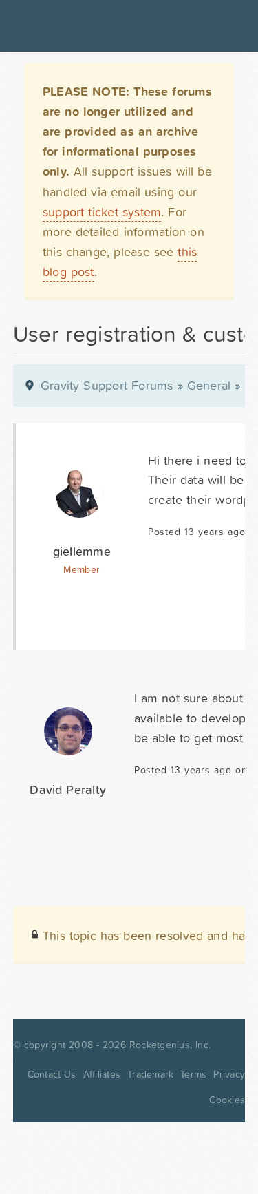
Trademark (150, 1074)
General (209, 385)
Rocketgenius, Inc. (170, 1044)
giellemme (82, 551)
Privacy (229, 1074)
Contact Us (52, 1074)
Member (81, 569)
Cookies (227, 1100)
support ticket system (102, 211)
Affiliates (102, 1074)
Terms (193, 1074)
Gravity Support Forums (107, 385)
